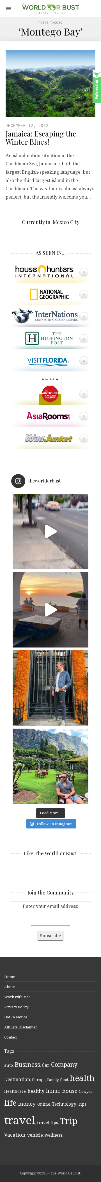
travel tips (47, 1122)
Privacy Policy (16, 1006)
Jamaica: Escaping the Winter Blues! (41, 138)
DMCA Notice (15, 1016)
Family (52, 1079)
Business (27, 1064)
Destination (17, 1079)
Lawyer (85, 1091)
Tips (82, 1104)
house (69, 1090)
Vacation (15, 1134)
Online (43, 1104)
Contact (10, 1037)
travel (19, 1119)
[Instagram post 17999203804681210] (50, 531)
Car (45, 1065)
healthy (35, 1091)
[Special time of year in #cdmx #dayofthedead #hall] (50, 688)
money (27, 1103)
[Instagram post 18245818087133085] (50, 609)
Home (9, 976)
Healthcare (15, 1091)
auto (8, 1065)
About (9, 986)
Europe (38, 1079)
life (10, 1103)
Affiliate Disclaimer (20, 1027)
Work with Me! (17, 996)
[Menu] (9, 8)
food (64, 1079)
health (82, 1077)
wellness (53, 1135)
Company (64, 1064)
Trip (69, 1121)
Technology (64, 1104)
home (53, 1090)
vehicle (35, 1135)
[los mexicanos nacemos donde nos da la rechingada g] (50, 766)
